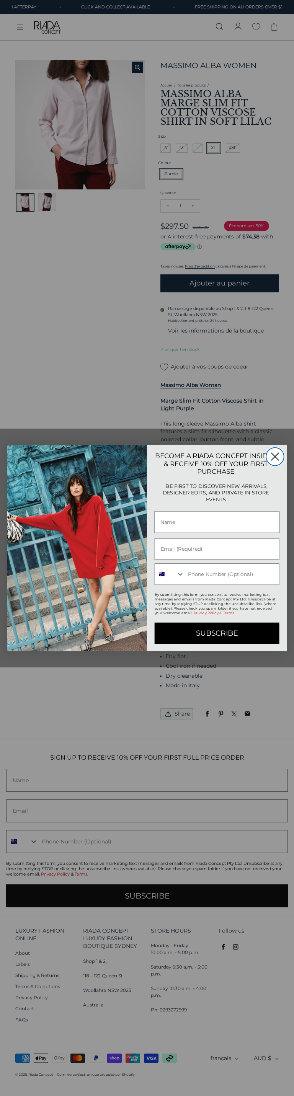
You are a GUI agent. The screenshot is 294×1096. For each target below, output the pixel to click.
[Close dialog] (275, 457)
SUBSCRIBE (217, 633)
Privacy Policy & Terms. (214, 613)
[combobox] (170, 574)
